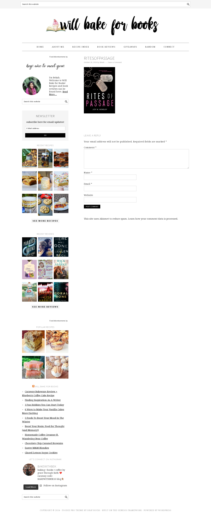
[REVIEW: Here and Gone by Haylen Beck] (61, 247)
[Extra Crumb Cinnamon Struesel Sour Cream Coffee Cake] (33, 341)
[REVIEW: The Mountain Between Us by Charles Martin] (45, 247)
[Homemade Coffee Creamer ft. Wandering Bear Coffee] (45, 158)
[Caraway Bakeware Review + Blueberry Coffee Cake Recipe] (29, 158)
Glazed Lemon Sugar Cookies (41, 452)
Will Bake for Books (105, 24)
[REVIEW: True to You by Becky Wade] (29, 292)
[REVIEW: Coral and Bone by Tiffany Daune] (61, 292)
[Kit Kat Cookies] (45, 205)
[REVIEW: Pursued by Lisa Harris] (45, 292)
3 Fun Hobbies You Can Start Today (44, 404)
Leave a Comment (115, 62)
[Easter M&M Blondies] (29, 181)
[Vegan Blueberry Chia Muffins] (57, 341)
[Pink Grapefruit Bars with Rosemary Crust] (33, 367)
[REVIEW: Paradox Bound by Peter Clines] (29, 247)
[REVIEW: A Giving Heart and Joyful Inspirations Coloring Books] (45, 269)
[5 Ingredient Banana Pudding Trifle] (29, 203)
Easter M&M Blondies (37, 447)
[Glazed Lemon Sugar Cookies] (45, 181)
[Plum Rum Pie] (61, 203)
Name (88, 172)
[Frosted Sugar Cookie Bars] (61, 181)
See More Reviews (45, 307)
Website (88, 195)
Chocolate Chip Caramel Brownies (44, 443)
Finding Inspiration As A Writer (43, 400)
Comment (90, 147)
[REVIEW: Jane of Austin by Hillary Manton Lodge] (29, 269)
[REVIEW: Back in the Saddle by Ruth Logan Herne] (61, 269)
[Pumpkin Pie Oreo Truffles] (57, 367)
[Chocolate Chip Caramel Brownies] (61, 158)
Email (88, 184)
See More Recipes (45, 221)
